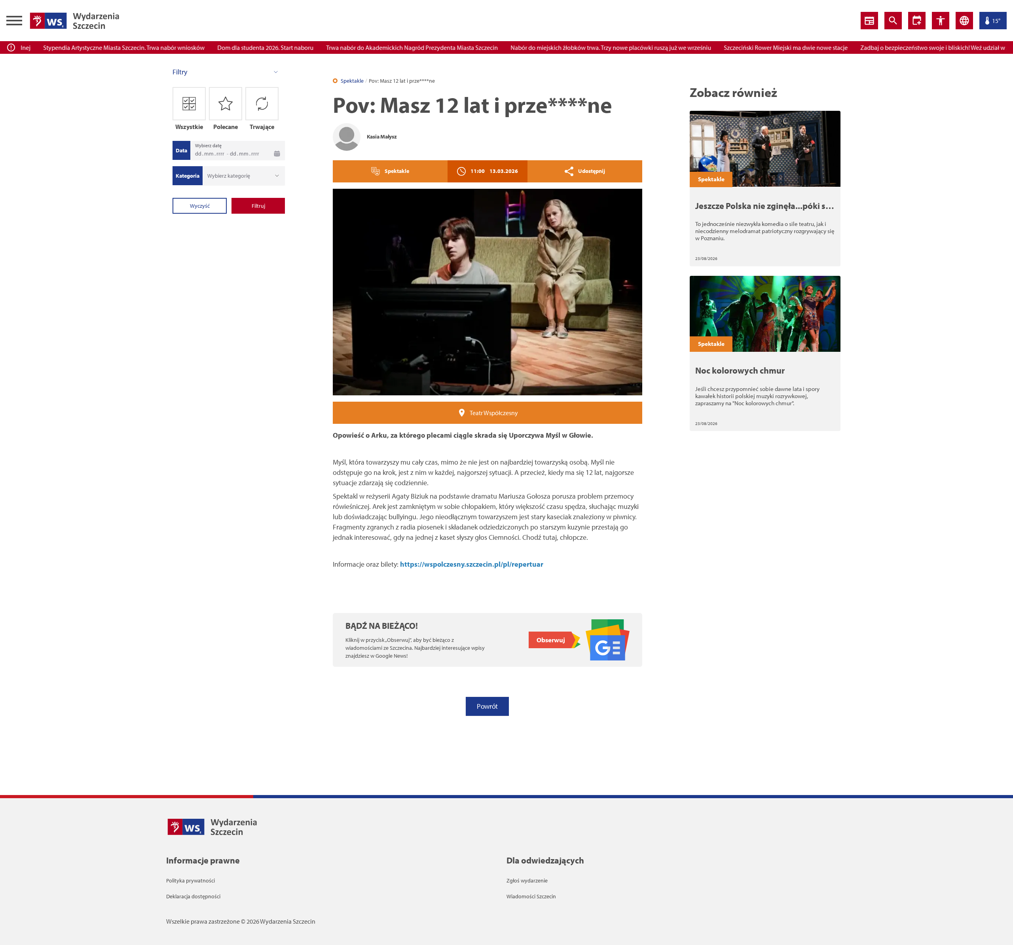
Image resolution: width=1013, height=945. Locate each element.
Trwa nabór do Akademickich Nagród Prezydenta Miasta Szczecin (395, 47)
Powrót (487, 706)
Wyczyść (200, 205)
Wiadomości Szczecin (531, 896)
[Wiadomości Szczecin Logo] (74, 20)
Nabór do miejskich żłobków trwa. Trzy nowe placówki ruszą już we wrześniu (593, 47)
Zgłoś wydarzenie (527, 880)
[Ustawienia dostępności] (917, 20)
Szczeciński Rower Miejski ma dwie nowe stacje (769, 47)
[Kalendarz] (277, 153)
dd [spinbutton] (198, 153)
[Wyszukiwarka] (893, 20)
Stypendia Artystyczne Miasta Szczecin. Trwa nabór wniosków (107, 47)
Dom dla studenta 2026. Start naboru (248, 47)
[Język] (964, 20)
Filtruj (258, 205)
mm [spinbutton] (209, 153)
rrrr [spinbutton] (220, 153)
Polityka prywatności (190, 880)
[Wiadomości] (869, 20)
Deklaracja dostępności (193, 896)
